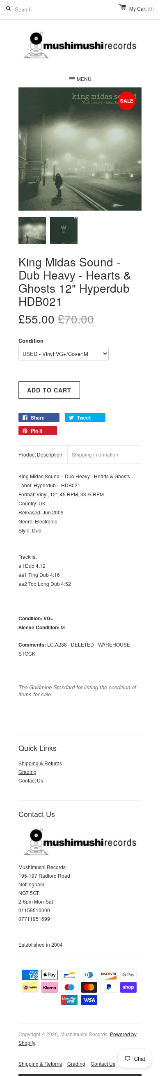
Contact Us (30, 780)
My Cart (141, 8)
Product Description (40, 454)
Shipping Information (95, 454)
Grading (27, 771)
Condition (30, 340)
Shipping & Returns (40, 762)
